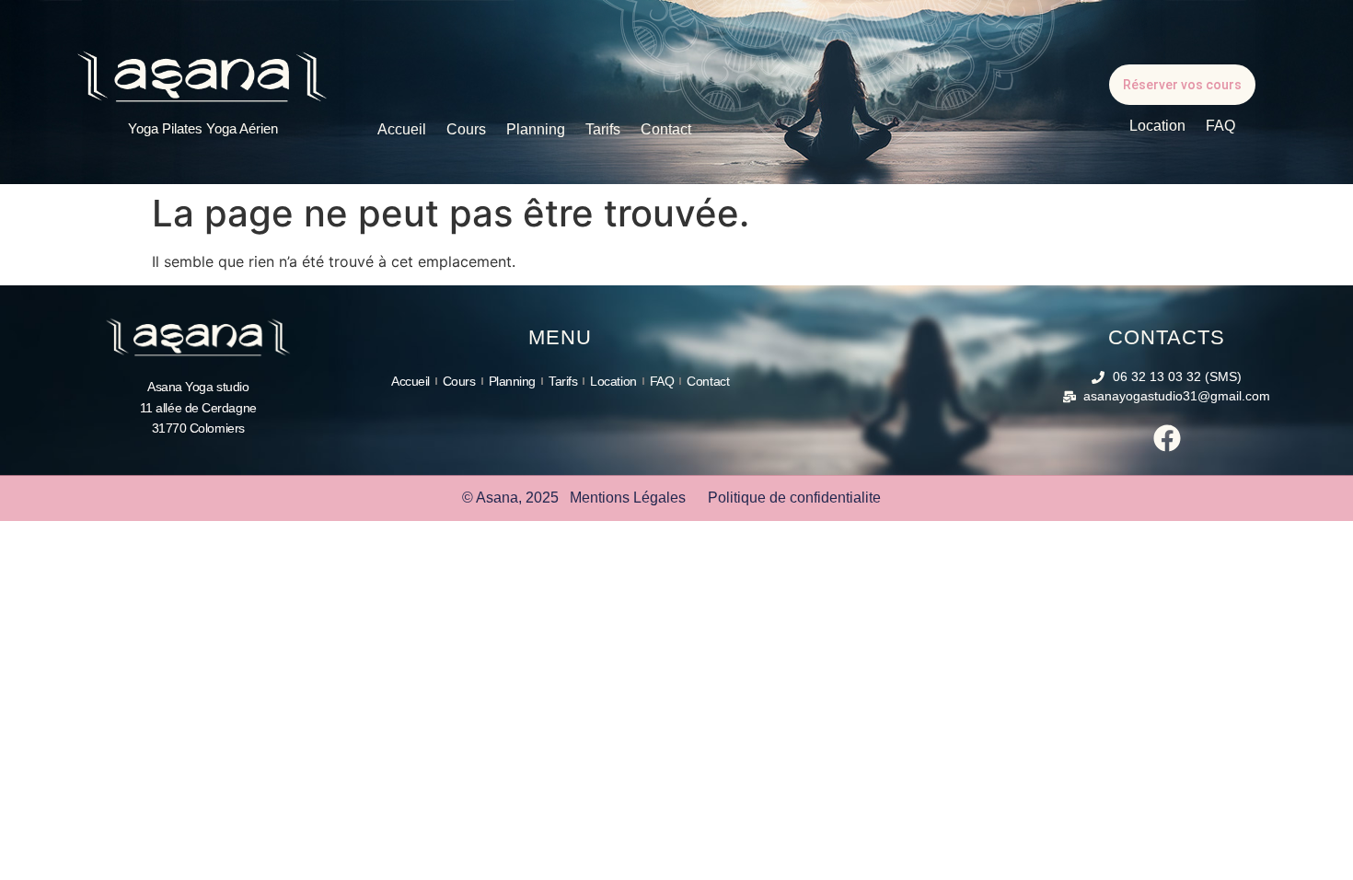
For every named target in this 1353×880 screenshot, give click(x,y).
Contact (666, 129)
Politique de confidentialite (794, 497)
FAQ (1220, 125)
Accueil (401, 129)
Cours (466, 129)
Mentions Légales (628, 497)
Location (1157, 125)
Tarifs (602, 129)
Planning (535, 129)
